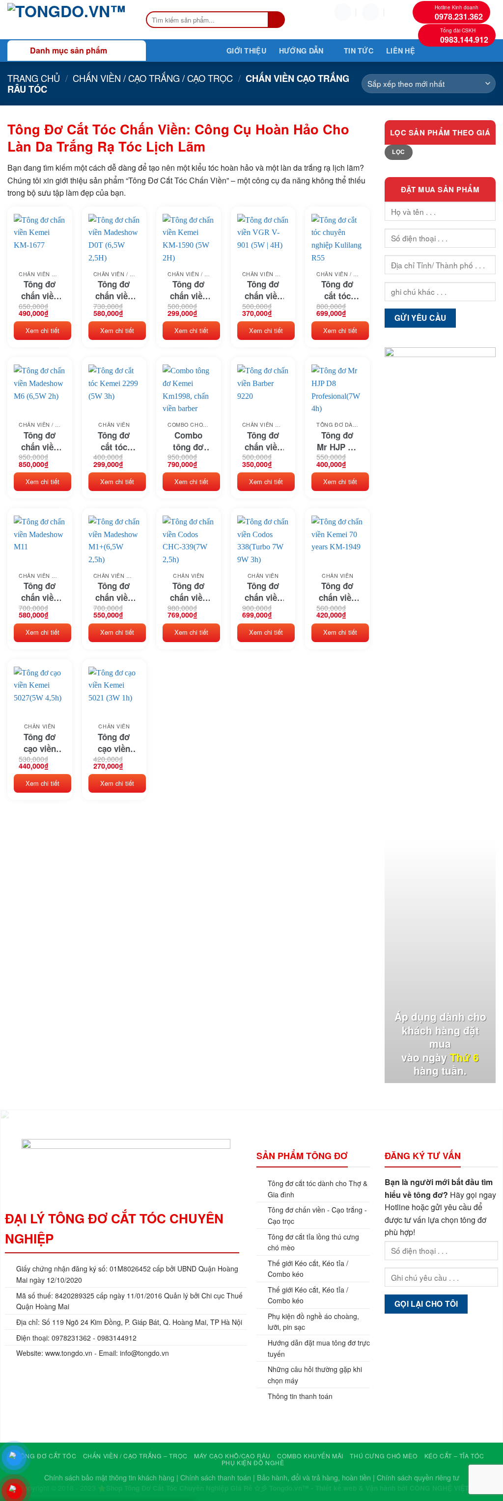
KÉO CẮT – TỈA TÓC (454, 1455)
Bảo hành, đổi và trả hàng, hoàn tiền (314, 1477)
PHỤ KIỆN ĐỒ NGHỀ (253, 1462)
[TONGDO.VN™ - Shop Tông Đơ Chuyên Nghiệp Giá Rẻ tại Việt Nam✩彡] (66, 19)
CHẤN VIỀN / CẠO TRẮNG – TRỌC (135, 1455)
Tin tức (358, 50)
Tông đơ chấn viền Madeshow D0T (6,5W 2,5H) (114, 290)
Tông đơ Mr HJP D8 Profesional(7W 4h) (337, 441)
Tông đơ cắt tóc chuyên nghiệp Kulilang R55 (337, 290)
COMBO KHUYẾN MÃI (310, 1455)
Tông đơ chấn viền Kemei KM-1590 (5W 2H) (188, 290)
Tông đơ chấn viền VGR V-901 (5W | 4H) (263, 290)
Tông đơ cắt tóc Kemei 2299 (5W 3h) (114, 441)
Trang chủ (33, 78)
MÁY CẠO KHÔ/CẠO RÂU (232, 1455)
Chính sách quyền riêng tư (418, 1477)
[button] (370, 12)
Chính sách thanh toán (215, 1477)
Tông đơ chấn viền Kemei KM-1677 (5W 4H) (39, 290)
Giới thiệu (246, 50)
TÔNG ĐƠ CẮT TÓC (46, 1455)
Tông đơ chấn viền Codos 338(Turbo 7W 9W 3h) (263, 591)
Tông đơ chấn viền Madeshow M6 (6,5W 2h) (39, 441)
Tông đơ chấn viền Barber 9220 (263, 441)
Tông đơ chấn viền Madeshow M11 (39, 591)
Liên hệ (400, 50)
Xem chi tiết (42, 330)
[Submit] (277, 19)
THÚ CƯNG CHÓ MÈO (384, 1455)
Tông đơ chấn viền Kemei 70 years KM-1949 (337, 591)
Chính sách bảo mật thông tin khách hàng (109, 1477)
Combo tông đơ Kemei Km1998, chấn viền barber (188, 441)
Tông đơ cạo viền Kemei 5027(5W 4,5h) (39, 742)
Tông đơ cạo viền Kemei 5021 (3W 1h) (114, 742)
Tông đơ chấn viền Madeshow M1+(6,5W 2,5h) (114, 591)
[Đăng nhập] (342, 12)
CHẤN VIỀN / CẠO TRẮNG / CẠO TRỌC (153, 78)
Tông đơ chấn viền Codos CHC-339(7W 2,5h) (188, 591)
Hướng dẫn (301, 50)
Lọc (398, 152)
